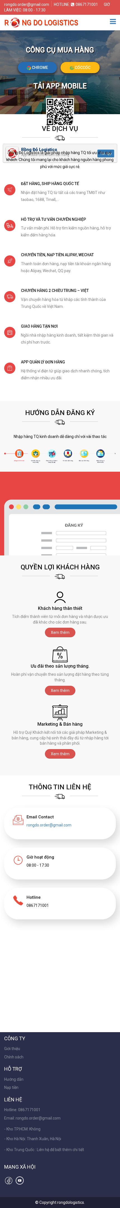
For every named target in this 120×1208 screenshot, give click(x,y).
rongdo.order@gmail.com (27, 4)
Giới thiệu (12, 1048)
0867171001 (87, 4)
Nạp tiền (11, 1087)
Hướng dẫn (13, 1079)
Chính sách (13, 1057)
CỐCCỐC (82, 67)
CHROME (39, 67)
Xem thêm (60, 632)
